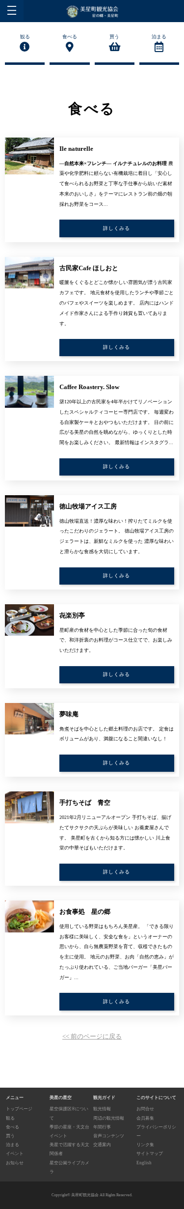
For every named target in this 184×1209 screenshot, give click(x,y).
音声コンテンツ (108, 1135)
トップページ (19, 1108)
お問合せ (145, 1108)
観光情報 (102, 1108)
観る (25, 36)
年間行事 (102, 1127)
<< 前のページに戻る (92, 1036)
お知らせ (15, 1162)
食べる (69, 36)
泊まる (159, 36)
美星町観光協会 (85, 1195)
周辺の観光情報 (108, 1118)
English (144, 1162)
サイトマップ (149, 1153)
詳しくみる (116, 228)
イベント (15, 1153)
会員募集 (145, 1118)
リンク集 (145, 1144)
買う (114, 36)
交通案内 (102, 1144)
